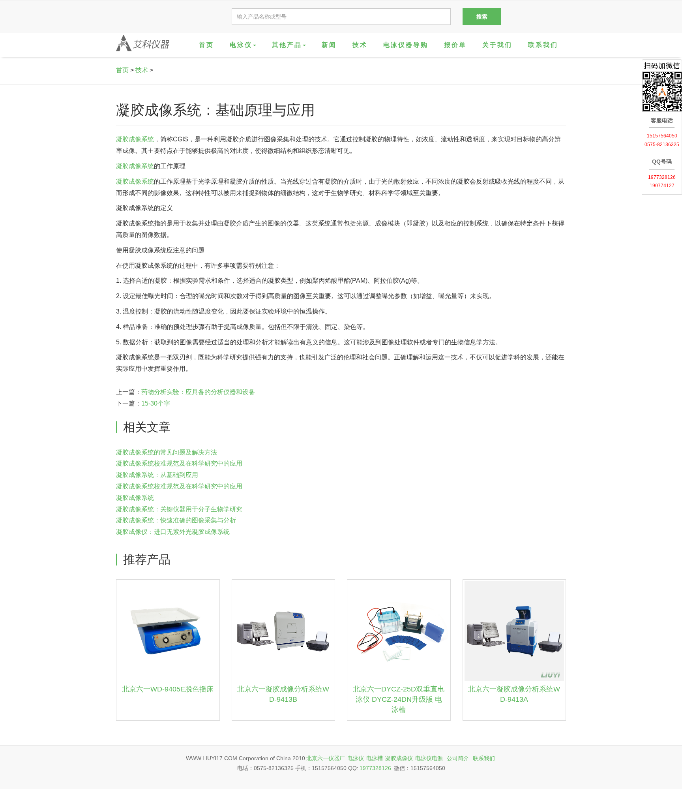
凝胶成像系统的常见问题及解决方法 (166, 452)
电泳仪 (355, 758)
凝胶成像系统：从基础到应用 (157, 475)
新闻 (329, 44)
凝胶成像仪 (399, 758)
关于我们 (497, 44)
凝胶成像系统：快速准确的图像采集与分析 (176, 520)
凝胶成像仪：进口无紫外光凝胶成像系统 (173, 531)
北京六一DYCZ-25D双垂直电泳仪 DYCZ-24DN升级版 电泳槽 (398, 699)
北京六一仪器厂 (325, 758)
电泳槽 (374, 758)
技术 (359, 44)
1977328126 (375, 768)
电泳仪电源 (429, 758)
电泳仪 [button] (241, 44)
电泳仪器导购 (405, 44)
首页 (206, 44)
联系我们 (543, 44)
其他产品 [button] (287, 44)
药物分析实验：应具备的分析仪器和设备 (198, 392)
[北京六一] (142, 43)
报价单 (455, 44)
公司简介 (458, 758)
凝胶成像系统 (135, 139)
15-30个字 (155, 403)
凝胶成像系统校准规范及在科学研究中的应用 (179, 463)
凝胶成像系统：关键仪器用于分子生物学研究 (179, 509)
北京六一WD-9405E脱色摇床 (168, 689)
